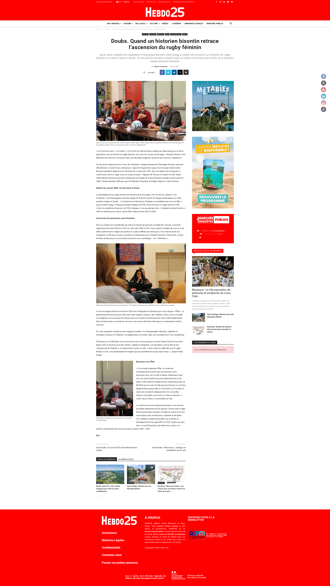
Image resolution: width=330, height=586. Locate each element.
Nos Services (113, 23)
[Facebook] (216, 2)
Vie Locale (140, 23)
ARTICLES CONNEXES (106, 459)
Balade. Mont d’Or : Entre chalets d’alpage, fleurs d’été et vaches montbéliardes (108, 488)
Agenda (99, 483)
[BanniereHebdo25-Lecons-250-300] (213, 130)
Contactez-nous (112, 555)
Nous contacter (139, 2)
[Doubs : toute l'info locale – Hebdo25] (165, 12)
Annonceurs (109, 532)
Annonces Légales (194, 23)
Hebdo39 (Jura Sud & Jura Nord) (183, 2)
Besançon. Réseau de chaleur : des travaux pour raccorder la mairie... (219, 329)
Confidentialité (111, 547)
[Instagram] (220, 2)
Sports (185, 34)
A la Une (107, 29)
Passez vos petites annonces (120, 562)
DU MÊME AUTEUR (125, 459)
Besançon (160, 34)
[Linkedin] (224, 2)
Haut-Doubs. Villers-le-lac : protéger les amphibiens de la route (169, 448)
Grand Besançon (176, 34)
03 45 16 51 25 (151, 2)
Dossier (127, 23)
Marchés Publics (215, 23)
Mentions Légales (113, 540)
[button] (231, 23)
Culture (154, 23)
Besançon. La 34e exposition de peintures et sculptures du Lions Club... (211, 293)
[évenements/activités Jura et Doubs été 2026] (213, 207)
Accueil (98, 29)
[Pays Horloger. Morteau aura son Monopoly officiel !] (141, 474)
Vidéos (165, 23)
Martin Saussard (160, 66)
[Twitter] (228, 2)
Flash (167, 34)
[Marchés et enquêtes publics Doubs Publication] (213, 242)
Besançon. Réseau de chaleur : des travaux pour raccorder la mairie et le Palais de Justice (171, 488)
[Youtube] (232, 2)
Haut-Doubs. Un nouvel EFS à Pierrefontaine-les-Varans (117, 448)
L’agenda (176, 23)
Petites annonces (164, 2)
